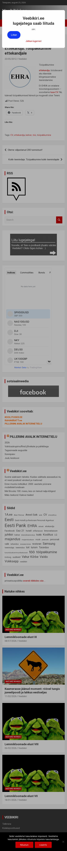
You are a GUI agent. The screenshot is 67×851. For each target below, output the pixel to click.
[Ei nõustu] (63, 841)
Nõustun (24, 845)
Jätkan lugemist (33, 41)
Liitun (14, 34)
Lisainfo (43, 845)
